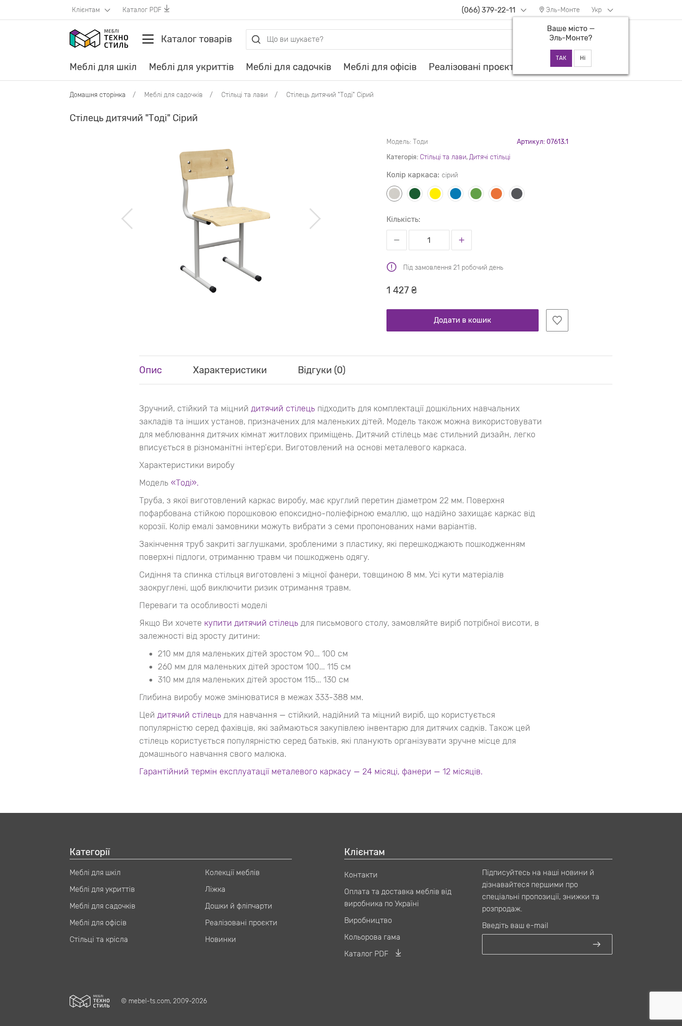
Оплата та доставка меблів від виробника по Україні (397, 897)
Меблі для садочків (288, 66)
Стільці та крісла (99, 939)
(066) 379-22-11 (488, 10)
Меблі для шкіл (103, 66)
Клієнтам (87, 10)
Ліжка (215, 889)
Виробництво (368, 920)
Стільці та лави (443, 157)
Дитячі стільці (489, 157)
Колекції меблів (232, 872)
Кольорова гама (372, 937)
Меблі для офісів (380, 66)
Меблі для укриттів (191, 66)
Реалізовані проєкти (474, 66)
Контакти (361, 874)
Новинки (220, 939)
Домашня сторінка (98, 95)
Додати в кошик (462, 320)
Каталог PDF (141, 10)
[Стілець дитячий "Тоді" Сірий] (221, 219)
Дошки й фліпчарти (238, 906)
